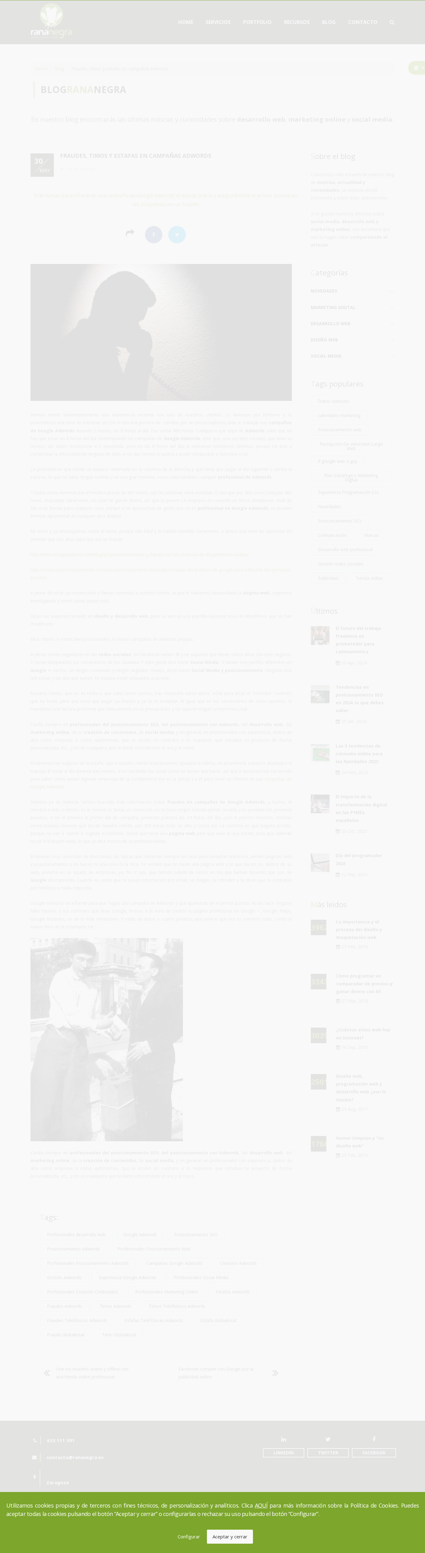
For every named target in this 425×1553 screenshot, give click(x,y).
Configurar (189, 1536)
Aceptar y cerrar (230, 1536)
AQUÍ (261, 1505)
